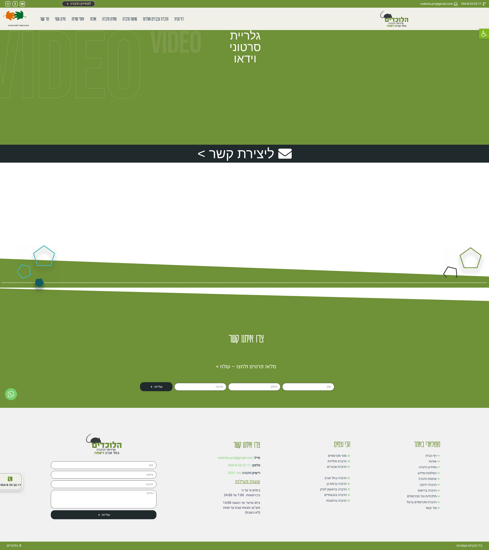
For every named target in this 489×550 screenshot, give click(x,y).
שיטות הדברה (130, 18)
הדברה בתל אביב (335, 478)
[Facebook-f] (15, 3)
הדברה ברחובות (336, 500)
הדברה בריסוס (427, 490)
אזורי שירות (78, 18)
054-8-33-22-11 (239, 465)
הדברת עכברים (337, 466)
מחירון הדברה (109, 18)
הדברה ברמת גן (337, 483)
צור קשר (44, 18)
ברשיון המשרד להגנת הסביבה (18, 25)
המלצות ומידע (427, 473)
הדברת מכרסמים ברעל (422, 502)
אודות (93, 18)
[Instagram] (8, 3)
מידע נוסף (60, 18)
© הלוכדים (14, 545)
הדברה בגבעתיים (335, 494)
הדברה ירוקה (428, 484)
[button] (484, 34)
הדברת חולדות (337, 461)
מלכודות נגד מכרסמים (422, 496)
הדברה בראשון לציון (333, 489)
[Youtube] (22, 3)
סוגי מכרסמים (337, 455)
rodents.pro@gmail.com (235, 457)
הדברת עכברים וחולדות (155, 18)
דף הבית (179, 18)
